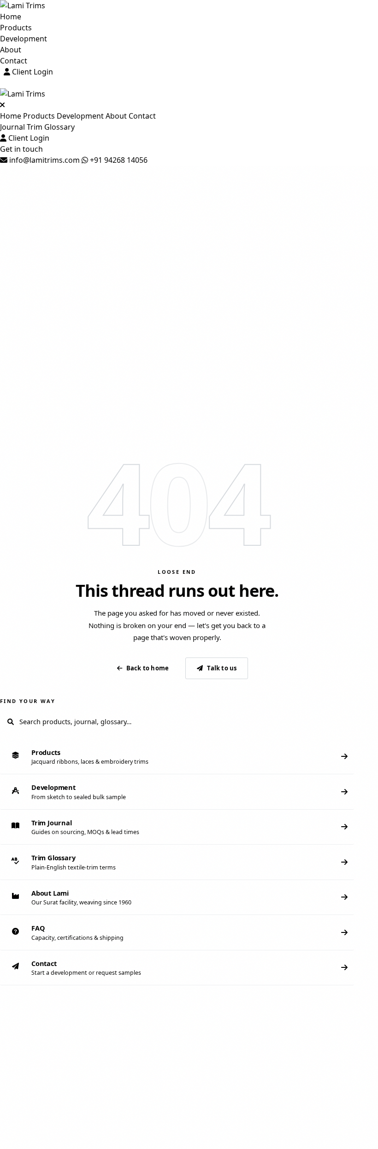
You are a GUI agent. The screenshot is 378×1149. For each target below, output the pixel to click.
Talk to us (221, 668)
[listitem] (177, 757)
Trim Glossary (51, 127)
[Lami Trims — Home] (189, 5)
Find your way (27, 700)
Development (23, 39)
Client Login (31, 72)
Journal (12, 127)
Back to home (147, 668)
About (10, 50)
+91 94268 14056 (118, 160)
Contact (13, 61)
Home (10, 16)
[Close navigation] (2, 104)
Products (16, 28)
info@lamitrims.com (43, 160)
